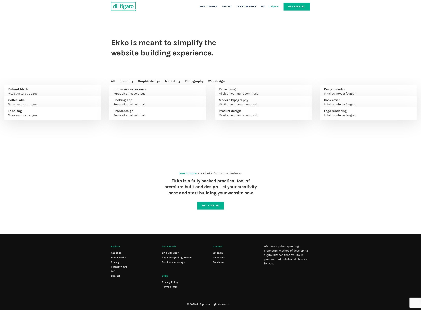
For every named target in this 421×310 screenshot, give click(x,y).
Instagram (219, 257)
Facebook (218, 262)
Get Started (296, 6)
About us (116, 252)
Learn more (188, 173)
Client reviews (119, 266)
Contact (115, 275)
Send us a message (173, 262)
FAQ (263, 6)
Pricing (115, 262)
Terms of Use (169, 286)
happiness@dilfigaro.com (177, 257)
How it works (118, 257)
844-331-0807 (170, 252)
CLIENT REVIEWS (246, 6)
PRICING (227, 6)
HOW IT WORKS (208, 6)
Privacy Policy (170, 282)
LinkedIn (218, 252)
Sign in (274, 6)
